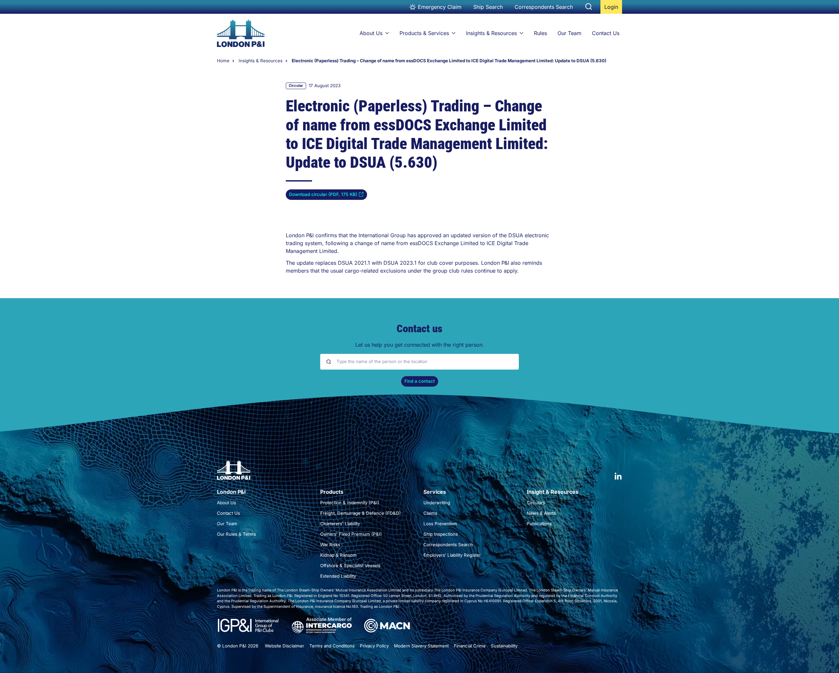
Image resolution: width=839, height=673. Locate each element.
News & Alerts (541, 513)
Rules (540, 33)
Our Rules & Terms (236, 534)
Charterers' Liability (340, 523)
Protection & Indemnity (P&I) (349, 502)
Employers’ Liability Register (452, 555)
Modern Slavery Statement (421, 645)
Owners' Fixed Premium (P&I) (351, 534)
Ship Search (488, 7)
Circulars (536, 502)
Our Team (569, 33)
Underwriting (436, 502)
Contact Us (605, 33)
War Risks (330, 544)
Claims (430, 513)
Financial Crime (470, 645)
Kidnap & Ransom (338, 555)
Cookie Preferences (543, 645)
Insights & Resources (491, 33)
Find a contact (419, 381)
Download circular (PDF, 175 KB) (323, 196)
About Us (371, 33)
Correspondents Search (544, 7)
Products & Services (424, 33)
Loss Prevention (440, 523)
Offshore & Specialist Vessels (350, 565)
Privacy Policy (374, 645)
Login (613, 9)
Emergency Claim (439, 7)
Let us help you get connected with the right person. (419, 344)
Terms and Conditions (332, 645)
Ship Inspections (440, 534)
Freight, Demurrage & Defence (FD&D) (360, 513)
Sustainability (504, 645)
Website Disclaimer (284, 645)
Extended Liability (338, 576)
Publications (539, 523)
